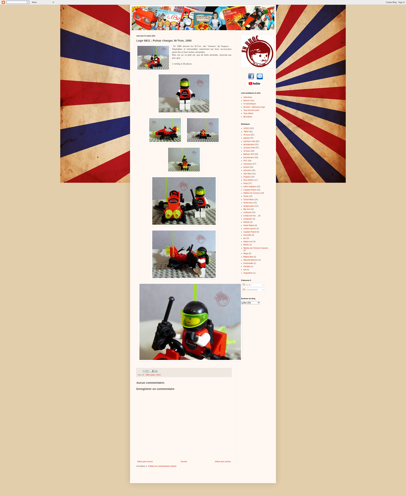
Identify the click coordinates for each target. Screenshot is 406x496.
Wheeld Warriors (250, 260)
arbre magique (249, 186)
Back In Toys (248, 100)
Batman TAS (248, 154)
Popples (247, 177)
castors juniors (249, 228)
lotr (244, 270)
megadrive (248, 273)
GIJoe (246, 196)
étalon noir (248, 241)
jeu (244, 238)
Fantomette (248, 263)
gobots (246, 138)
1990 (147, 375)
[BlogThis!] (147, 371)
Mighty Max (248, 257)
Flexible (246, 266)
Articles (248, 285)
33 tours (246, 151)
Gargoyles (247, 219)
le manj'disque (249, 104)
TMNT (246, 132)
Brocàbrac (247, 117)
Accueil (184, 461)
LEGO (158, 375)
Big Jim (246, 209)
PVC (245, 161)
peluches (247, 170)
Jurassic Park (249, 148)
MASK (246, 245)
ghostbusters (249, 144)
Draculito (247, 235)
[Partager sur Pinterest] (156, 371)
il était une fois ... (250, 216)
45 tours (246, 135)
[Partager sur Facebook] (153, 371)
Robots (246, 222)
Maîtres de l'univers (251, 193)
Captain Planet (249, 232)
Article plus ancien (223, 461)
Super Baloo (248, 225)
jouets (152, 375)
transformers (248, 157)
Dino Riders (248, 180)
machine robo (249, 141)
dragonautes (248, 206)
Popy (245, 183)
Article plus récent (145, 461)
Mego (245, 253)
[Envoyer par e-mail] (144, 371)
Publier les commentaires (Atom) (162, 466)
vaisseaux (247, 164)
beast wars (248, 203)
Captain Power (249, 190)
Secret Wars (248, 199)
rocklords (247, 212)
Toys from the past (251, 110)
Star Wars (247, 174)
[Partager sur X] (150, 371)
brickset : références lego (254, 107)
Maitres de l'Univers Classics (255, 248)
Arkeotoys (247, 97)
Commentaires (251, 290)
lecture (246, 167)
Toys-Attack (248, 113)
